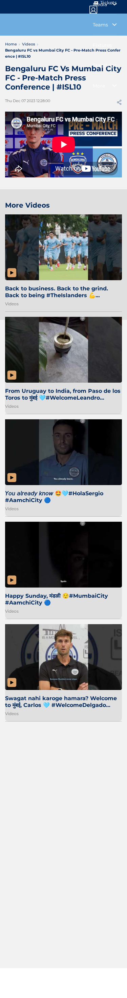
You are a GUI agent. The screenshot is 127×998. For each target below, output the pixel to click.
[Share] (119, 102)
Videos (12, 303)
